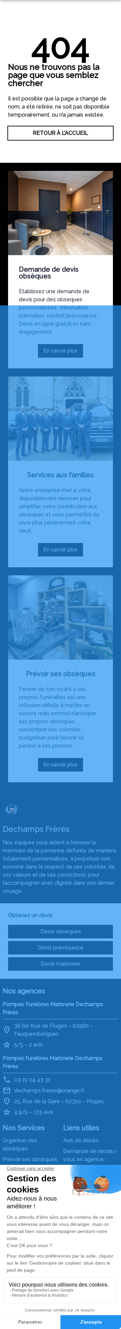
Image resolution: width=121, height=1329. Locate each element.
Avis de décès (80, 1140)
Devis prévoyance (60, 947)
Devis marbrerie (60, 964)
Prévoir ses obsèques (60, 673)
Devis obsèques (60, 931)
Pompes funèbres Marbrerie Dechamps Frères (53, 1062)
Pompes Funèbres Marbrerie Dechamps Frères (53, 1008)
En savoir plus (63, 353)
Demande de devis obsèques (49, 272)
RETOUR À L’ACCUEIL (60, 133)
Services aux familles (60, 475)
